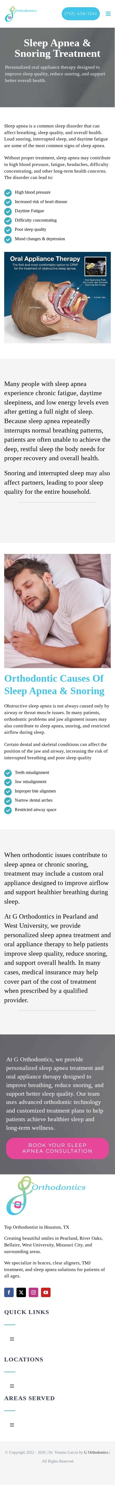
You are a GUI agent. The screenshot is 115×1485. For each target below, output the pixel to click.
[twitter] (21, 1292)
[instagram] (33, 1292)
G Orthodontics (96, 1452)
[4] (20, 8)
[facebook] (9, 1292)
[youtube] (46, 1292)
